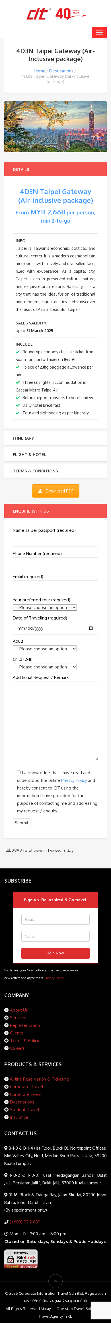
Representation (25, 1025)
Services (18, 1017)
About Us (19, 1010)
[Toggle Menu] (99, 33)
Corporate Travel (26, 1086)
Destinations (61, 71)
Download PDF (59, 491)
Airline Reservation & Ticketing (39, 1079)
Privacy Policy (74, 780)
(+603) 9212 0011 (24, 1222)
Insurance (19, 1117)
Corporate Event (26, 1094)
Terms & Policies (26, 1040)
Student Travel (24, 1109)
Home (40, 71)
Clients (16, 1033)
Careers (17, 1048)
